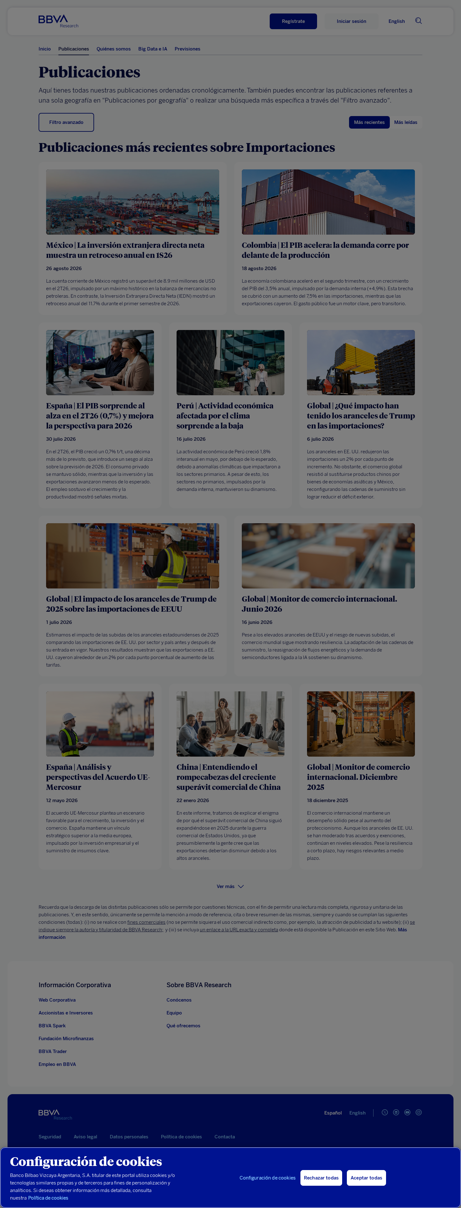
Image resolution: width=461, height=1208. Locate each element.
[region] (230, 1177)
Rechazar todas (321, 1178)
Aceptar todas (366, 1178)
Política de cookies (48, 1198)
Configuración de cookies (268, 1178)
